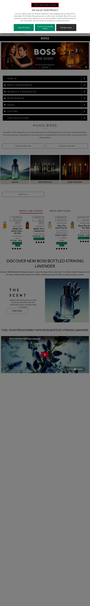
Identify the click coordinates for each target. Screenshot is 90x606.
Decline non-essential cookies (45, 28)
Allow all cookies (24, 28)
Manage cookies (66, 28)
